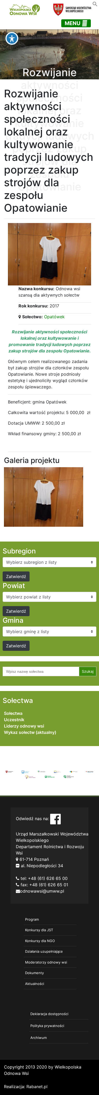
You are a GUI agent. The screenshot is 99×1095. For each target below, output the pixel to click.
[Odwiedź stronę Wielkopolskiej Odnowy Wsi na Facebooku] (55, 818)
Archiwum (38, 1037)
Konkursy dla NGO (40, 941)
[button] (95, 3)
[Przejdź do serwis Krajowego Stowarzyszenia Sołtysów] (68, 776)
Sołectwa (13, 713)
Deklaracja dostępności (49, 1014)
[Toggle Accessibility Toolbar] (12, 38)
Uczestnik (14, 719)
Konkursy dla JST (39, 930)
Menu (73, 23)
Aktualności (34, 984)
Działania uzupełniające (44, 951)
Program (32, 919)
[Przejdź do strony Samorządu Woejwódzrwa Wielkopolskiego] (9, 771)
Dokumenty (34, 973)
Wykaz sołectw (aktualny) (30, 732)
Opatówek (54, 316)
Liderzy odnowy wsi (24, 726)
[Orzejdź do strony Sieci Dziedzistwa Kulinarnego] (25, 771)
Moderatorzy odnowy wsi (46, 962)
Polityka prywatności (47, 1026)
